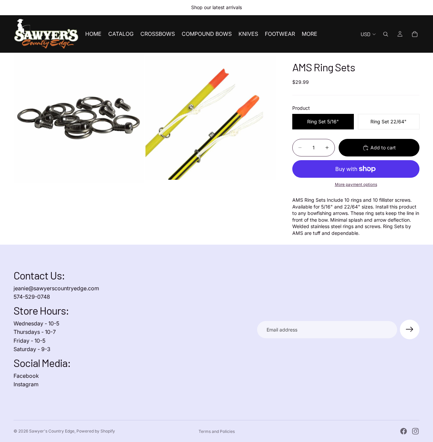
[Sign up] (409, 329)
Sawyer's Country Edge (51, 431)
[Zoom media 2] (210, 118)
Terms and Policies (217, 431)
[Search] (385, 34)
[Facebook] (404, 431)
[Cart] (414, 34)
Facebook (26, 375)
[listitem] (309, 34)
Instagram (26, 384)
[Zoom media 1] (79, 118)
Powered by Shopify (95, 431)
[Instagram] (415, 431)
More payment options (356, 184)
